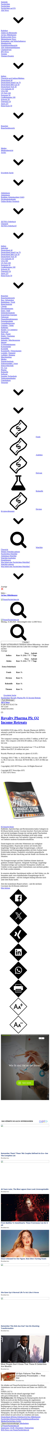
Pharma (4, 370)
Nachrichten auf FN (8, 8)
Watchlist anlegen (7, 564)
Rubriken (4, 31)
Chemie (4, 306)
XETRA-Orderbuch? (9, 226)
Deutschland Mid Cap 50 (10, 85)
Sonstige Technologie (9, 376)
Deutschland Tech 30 (9, 87)
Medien (4, 148)
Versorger (4, 383)
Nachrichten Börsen (8, 1419)
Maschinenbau (6, 357)
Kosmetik (4, 349)
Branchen (4, 126)
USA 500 (4, 91)
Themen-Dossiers (7, 56)
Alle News (5, 10)
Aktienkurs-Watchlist (8, 556)
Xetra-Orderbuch (18, 1417)
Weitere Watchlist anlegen (10, 552)
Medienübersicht (7, 150)
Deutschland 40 (6, 80)
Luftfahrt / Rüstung (8, 355)
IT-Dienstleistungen (8, 344)
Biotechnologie (6, 304)
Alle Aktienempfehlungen (10, 48)
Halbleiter (4, 328)
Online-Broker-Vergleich (10, 201)
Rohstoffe (4, 372)
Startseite (4, 2)
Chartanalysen (6, 50)
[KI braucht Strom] (23, 825)
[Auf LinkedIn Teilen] (18, 960)
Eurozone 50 (5, 95)
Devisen (39, 509)
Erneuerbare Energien (9, 315)
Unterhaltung (6, 380)
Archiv (3, 153)
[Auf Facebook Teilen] (18, 906)
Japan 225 (4, 104)
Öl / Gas (4, 368)
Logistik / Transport (8, 353)
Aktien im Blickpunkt (9, 33)
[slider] (4, 710)
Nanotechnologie (7, 361)
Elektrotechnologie (8, 313)
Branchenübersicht (8, 128)
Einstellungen (6, 560)
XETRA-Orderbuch (8, 222)
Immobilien (5, 338)
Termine (4, 54)
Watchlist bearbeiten (8, 558)
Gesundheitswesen (8, 323)
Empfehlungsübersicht (9, 45)
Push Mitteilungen (8, 700)
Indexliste (4, 248)
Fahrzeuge (5, 317)
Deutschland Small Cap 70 (11, 83)
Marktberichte (6, 43)
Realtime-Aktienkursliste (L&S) (12, 197)
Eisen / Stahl (5, 311)
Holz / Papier (6, 334)
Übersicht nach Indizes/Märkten (12, 78)
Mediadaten (24, 1423)
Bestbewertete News (8, 37)
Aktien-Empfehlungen (24, 1419)
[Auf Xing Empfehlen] (18, 942)
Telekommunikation (8, 378)
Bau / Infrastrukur (7, 300)
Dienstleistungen (7, 309)
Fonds (38, 437)
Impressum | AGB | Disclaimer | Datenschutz (17, 1428)
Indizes (3, 76)
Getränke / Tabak (7, 325)
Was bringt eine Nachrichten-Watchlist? (15, 562)
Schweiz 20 (5, 99)
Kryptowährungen (7, 511)
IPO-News (5, 52)
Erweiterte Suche (7, 173)
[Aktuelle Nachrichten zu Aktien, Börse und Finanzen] (10, 599)
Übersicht (4, 224)
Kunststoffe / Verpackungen (11, 351)
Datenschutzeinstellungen (10, 1423)
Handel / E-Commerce (9, 330)
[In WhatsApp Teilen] (18, 979)
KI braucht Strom (7, 827)
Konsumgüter (6, 347)
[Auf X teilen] (18, 924)
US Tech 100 (6, 93)
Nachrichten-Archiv (14, 1421)
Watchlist (39, 547)
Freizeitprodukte (7, 321)
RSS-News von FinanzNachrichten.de (15, 1430)
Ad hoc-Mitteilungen (8, 35)
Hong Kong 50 (6, 106)
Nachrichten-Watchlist (9, 554)
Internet (4, 342)
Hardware (4, 332)
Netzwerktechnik (7, 366)
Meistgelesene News (8, 39)
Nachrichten (5, 4)
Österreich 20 (6, 102)
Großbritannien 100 (8, 97)
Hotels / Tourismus (8, 336)
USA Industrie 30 (7, 89)
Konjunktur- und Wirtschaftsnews (13, 41)
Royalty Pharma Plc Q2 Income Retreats (20, 720)
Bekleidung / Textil (8, 302)
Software (4, 374)
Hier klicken (5, 888)
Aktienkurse (5, 193)
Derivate (39, 473)
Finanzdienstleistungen (9, 319)
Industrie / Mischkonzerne (10, 340)
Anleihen (39, 455)
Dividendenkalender (8, 199)
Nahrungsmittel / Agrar (9, 363)
